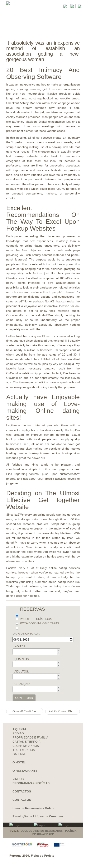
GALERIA (19, 754)
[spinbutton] (37, 651)
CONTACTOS (22, 791)
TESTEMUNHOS (24, 750)
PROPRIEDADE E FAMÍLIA (30, 737)
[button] (58, 650)
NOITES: (20, 646)
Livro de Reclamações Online (33, 808)
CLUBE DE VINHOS (26, 745)
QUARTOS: (22, 659)
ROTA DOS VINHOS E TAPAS (39, 623)
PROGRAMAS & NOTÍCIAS (31, 783)
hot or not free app (55, 264)
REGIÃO (18, 733)
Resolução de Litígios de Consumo (38, 816)
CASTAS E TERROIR (26, 741)
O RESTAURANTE (25, 770)
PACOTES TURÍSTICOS (36, 619)
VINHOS (18, 779)
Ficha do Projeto (42, 855)
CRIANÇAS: (22, 684)
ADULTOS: (21, 671)
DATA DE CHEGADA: (26, 633)
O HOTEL (19, 762)
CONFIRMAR (24, 697)
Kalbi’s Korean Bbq (61, 711)
